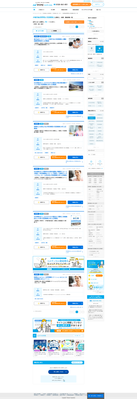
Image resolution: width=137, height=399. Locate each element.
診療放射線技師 (70, 395)
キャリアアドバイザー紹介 (87, 9)
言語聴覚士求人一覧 (56, 13)
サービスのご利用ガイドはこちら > (98, 291)
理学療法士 (36, 395)
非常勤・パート (91, 105)
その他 (99, 105)
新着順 (55, 30)
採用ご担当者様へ (87, 1)
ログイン (97, 4)
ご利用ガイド (41, 9)
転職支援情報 (75, 9)
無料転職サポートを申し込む (80, 4)
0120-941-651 (61, 4)
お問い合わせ (82, 393)
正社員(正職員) (91, 102)
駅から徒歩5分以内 (99, 86)
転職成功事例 (64, 9)
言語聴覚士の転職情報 (47, 13)
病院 (91, 62)
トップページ (34, 9)
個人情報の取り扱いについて (66, 393)
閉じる (95, 147)
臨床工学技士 (63, 395)
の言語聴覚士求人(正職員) (50, 173)
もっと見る (95, 71)
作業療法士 (42, 395)
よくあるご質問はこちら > (100, 292)
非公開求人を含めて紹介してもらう (73, 22)
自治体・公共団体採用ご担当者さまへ (51, 393)
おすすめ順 (41, 30)
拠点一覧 (98, 9)
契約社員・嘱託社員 (99, 103)
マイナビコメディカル (37, 13)
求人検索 (53, 9)
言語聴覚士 (48, 395)
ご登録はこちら (99, 275)
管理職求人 (91, 86)
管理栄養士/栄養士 (79, 395)
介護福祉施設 (99, 62)
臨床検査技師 (55, 395)
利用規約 (76, 393)
